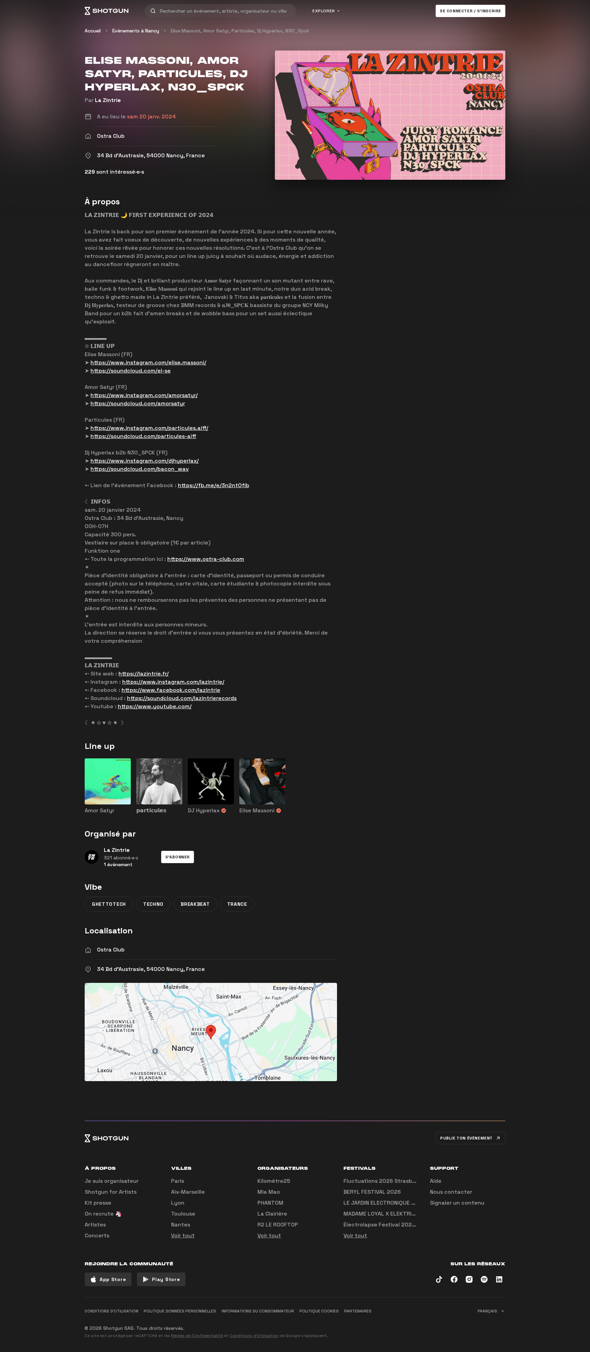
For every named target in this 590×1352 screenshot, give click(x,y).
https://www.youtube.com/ (155, 706)
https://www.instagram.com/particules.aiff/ (149, 428)
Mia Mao (268, 1191)
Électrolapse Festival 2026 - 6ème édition (399, 1224)
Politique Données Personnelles (180, 1311)
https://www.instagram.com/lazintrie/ (173, 681)
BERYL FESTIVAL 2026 (372, 1191)
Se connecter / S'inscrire (470, 11)
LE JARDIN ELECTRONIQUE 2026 (384, 1202)
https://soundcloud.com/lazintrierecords (182, 698)
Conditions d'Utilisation (254, 1335)
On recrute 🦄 (103, 1213)
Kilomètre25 (273, 1180)
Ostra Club (111, 949)
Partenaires (357, 1311)
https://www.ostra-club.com (205, 559)
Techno (153, 904)
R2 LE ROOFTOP (277, 1224)
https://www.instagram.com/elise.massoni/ (148, 362)
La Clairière (272, 1213)
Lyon (177, 1202)
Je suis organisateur (112, 1180)
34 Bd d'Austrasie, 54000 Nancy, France (151, 969)
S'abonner (177, 857)
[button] (177, 857)
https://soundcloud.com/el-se (130, 370)
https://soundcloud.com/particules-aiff (143, 436)
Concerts (97, 1235)
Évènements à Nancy (135, 31)
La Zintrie (108, 100)
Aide (435, 1180)
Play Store (166, 1279)
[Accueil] (106, 11)
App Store (113, 1279)
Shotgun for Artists (111, 1191)
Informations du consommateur (258, 1311)
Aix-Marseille (188, 1191)
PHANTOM (270, 1202)
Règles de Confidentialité (197, 1335)
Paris (177, 1180)
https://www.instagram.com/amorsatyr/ (144, 395)
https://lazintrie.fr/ (143, 673)
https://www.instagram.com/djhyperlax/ (144, 460)
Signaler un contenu (457, 1202)
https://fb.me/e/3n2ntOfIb (213, 485)
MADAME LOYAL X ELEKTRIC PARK (386, 1213)
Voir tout (183, 1235)
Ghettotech (109, 904)
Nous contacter (451, 1191)
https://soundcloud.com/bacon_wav (139, 469)
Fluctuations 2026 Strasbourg (383, 1180)
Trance (237, 904)
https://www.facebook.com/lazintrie (171, 690)
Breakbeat (195, 904)
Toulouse (183, 1213)
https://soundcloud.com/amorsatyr (137, 403)
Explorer (323, 11)
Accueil (93, 31)
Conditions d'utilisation (111, 1311)
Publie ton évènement (466, 1138)
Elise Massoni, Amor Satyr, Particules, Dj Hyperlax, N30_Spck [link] (240, 31)
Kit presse (98, 1202)
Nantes (180, 1224)
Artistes (95, 1224)
